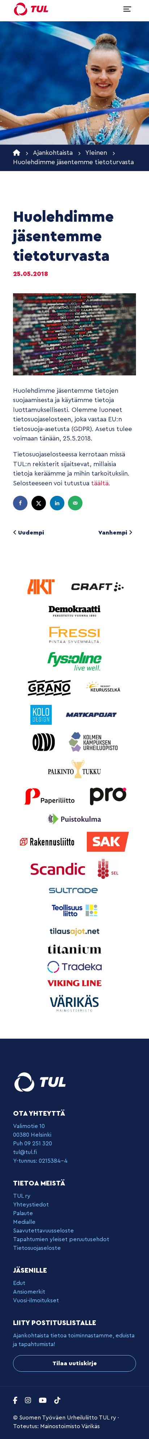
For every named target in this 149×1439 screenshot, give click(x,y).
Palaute (23, 1213)
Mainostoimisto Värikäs (70, 1426)
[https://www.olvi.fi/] (44, 741)
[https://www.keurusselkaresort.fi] (103, 687)
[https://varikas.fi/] (74, 1003)
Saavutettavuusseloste (43, 1231)
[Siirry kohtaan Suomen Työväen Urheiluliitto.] (16, 153)
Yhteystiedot (31, 1205)
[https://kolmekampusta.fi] (93, 741)
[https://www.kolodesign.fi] (42, 714)
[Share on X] (39, 503)
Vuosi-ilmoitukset (36, 1300)
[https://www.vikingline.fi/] (74, 983)
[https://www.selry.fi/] (108, 868)
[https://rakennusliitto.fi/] (47, 841)
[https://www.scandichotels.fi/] (58, 868)
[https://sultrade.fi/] (74, 890)
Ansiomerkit (29, 1292)
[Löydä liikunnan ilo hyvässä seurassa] (31, 9)
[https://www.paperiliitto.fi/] (49, 796)
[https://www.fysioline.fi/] (74, 661)
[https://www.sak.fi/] (108, 841)
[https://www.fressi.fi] (74, 634)
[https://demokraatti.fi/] (74, 610)
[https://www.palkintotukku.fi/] (74, 769)
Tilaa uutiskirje (74, 1363)
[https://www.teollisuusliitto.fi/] (74, 910)
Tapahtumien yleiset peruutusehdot (61, 1239)
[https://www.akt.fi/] (41, 586)
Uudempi (30, 533)
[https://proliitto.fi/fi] (107, 796)
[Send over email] (76, 503)
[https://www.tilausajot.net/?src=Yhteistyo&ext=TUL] (74, 931)
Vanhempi (113, 533)
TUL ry (21, 1196)
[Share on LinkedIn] (58, 503)
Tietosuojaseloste (37, 1248)
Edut (19, 1283)
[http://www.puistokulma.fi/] (74, 819)
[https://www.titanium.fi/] (74, 949)
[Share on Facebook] (21, 503)
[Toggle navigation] (127, 9)
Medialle (24, 1222)
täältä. (100, 483)
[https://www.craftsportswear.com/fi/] (97, 586)
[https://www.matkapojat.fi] (91, 714)
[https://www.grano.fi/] (50, 687)
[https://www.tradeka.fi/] (74, 966)
